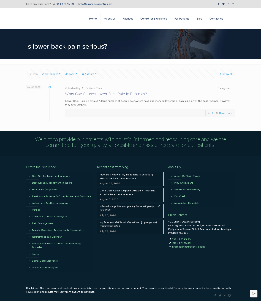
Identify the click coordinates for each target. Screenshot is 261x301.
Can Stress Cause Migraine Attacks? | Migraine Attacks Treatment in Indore (127, 192)
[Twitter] (223, 4)
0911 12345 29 (181, 239)
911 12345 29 (65, 4)
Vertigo (36, 209)
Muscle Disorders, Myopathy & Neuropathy (58, 230)
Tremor (36, 254)
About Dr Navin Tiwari (187, 176)
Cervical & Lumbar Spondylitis (49, 216)
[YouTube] (228, 4)
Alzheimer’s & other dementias (50, 203)
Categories (51, 73)
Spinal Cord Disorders (45, 260)
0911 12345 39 (181, 243)
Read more (225, 113)
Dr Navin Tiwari (94, 88)
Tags (72, 73)
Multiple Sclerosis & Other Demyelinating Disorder (56, 245)
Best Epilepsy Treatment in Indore (52, 182)
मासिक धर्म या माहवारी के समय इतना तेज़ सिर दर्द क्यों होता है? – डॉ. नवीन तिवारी (130, 208)
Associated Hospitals (186, 203)
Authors (89, 73)
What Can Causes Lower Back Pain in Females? (106, 94)
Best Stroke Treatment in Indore (51, 176)
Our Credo (180, 196)
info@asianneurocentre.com (95, 4)
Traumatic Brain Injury (45, 267)
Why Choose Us (183, 182)
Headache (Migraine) (44, 189)
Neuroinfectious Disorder (47, 236)
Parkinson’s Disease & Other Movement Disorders (61, 196)
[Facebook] (219, 4)
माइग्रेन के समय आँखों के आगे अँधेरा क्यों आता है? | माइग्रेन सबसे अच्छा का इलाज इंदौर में (128, 224)
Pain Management (43, 223)
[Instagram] (233, 4)
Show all (227, 73)
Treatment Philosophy (187, 189)
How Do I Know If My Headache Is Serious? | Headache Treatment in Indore (126, 176)
